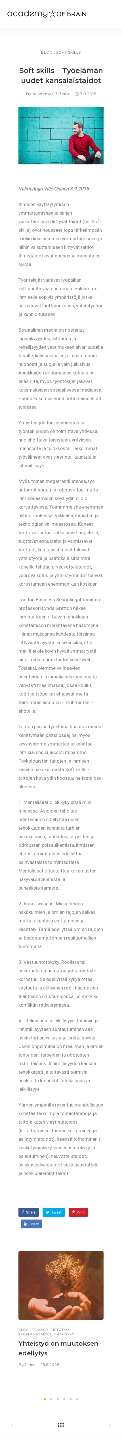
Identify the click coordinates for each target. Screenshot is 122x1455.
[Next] (115, 1322)
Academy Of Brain (50, 93)
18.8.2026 (50, 1365)
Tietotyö (60, 1329)
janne (30, 1364)
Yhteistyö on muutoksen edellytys (58, 1348)
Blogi (47, 52)
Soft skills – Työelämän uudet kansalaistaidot (61, 75)
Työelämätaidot (35, 1334)
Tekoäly (40, 1329)
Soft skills (68, 52)
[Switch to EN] (61, 1440)
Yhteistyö (64, 1334)
